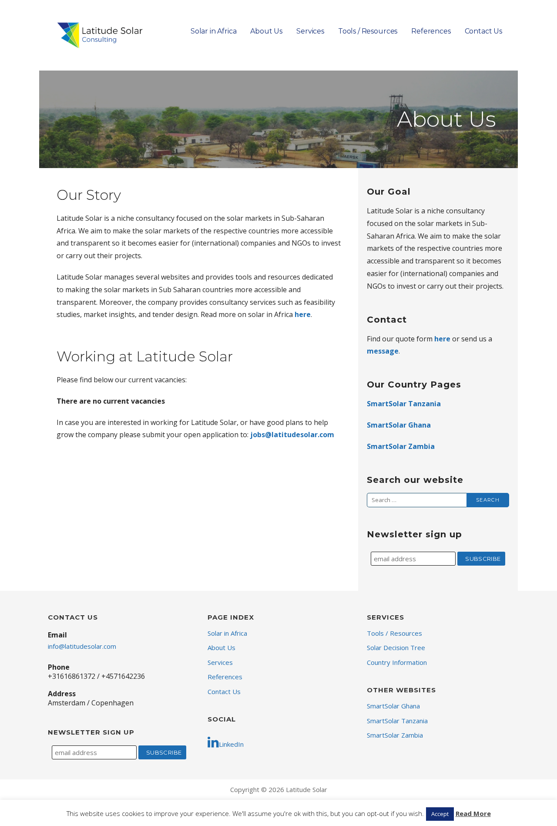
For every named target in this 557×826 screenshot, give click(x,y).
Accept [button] (440, 814)
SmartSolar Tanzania (404, 403)
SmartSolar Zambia (401, 446)
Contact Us (483, 31)
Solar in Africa (214, 31)
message (383, 351)
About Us (266, 31)
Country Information (397, 662)
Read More (473, 813)
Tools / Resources (367, 31)
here (303, 314)
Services (310, 31)
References (430, 31)
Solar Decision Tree (396, 647)
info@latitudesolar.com (82, 646)
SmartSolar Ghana (399, 425)
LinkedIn (231, 744)
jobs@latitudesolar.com (292, 434)
